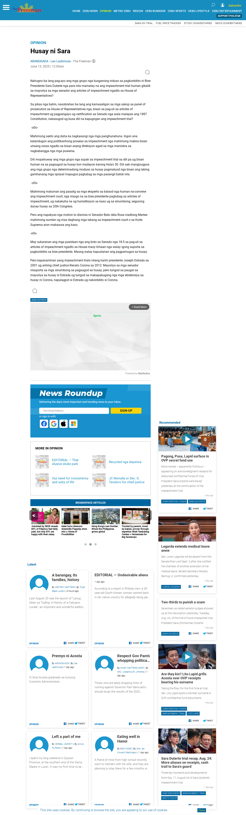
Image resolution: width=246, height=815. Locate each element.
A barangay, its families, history (65, 577)
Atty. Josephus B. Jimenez (131, 671)
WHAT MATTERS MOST (132, 668)
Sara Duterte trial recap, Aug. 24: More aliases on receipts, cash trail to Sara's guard (186, 762)
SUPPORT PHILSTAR (229, 16)
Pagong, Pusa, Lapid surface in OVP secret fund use (185, 458)
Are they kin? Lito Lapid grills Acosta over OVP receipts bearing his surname (183, 678)
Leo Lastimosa (61, 61)
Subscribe (235, 5)
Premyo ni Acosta (67, 656)
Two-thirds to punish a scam (183, 602)
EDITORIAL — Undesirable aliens (121, 575)
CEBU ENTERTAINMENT (227, 11)
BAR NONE (126, 748)
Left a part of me (66, 736)
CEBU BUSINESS (155, 11)
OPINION (105, 11)
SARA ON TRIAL (144, 23)
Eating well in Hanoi (128, 738)
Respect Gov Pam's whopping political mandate (133, 658)
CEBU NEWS (90, 11)
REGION (138, 11)
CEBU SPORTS (177, 11)
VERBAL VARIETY (64, 744)
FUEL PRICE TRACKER (168, 23)
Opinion (38, 42)
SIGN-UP (126, 410)
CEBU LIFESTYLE (199, 11)
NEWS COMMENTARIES (228, 23)
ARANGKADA (39, 61)
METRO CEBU (122, 11)
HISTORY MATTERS (65, 587)
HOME (76, 11)
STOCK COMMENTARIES (198, 23)
